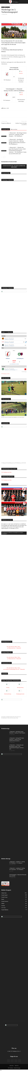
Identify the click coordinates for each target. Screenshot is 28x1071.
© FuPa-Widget (24, 371)
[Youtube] (19, 1060)
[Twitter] (10, 19)
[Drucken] (19, 19)
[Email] (16, 19)
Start (2, 5)
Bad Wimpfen (7, 342)
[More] (22, 19)
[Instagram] (12, 1060)
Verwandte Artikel (5, 129)
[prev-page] (2, 157)
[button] (26, 2)
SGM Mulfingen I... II (13, 369)
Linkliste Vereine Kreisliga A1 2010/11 (21, 124)
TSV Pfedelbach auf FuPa (5, 373)
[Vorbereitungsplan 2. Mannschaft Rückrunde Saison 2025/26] (4, 876)
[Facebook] (7, 19)
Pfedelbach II (12, 345)
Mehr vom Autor (14, 129)
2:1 (25, 338)
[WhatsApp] (13, 19)
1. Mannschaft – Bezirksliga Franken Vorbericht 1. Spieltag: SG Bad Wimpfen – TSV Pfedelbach (18, 134)
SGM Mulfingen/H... (20, 358)
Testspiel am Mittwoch (6, 123)
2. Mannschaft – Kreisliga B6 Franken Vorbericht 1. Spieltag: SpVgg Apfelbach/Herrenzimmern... (16, 739)
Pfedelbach (6, 339)
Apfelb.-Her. (7, 345)
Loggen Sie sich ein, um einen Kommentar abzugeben (14, 166)
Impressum (16, 1065)
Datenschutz (12, 1065)
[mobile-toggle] (2, 2)
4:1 (25, 345)
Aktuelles (5, 5)
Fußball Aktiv (11, 5)
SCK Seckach (11, 339)
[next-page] (4, 157)
